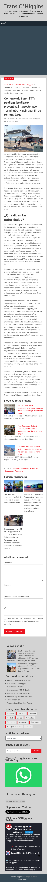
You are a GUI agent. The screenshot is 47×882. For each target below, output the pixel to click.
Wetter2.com (20, 801)
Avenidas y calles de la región (18, 680)
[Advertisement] (23, 50)
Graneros (32, 713)
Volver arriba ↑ (23, 879)
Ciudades (25, 468)
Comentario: (9, 562)
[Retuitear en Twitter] (12, 846)
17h (38, 853)
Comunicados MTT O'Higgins (21, 84)
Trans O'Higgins (23, 6)
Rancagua (34, 468)
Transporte (19, 471)
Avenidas (16, 468)
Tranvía (28, 726)
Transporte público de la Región (19, 703)
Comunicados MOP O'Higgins (18, 690)
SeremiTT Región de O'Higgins (23, 853)
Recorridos (9, 471)
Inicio (6, 84)
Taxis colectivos (13, 700)
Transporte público (14, 726)
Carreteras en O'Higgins (16, 683)
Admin (12, 119)
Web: (6, 608)
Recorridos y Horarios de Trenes (19, 696)
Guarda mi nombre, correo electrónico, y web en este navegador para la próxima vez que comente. (23, 621)
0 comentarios (12, 121)
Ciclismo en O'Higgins (15, 687)
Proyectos (30, 718)
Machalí (10, 718)
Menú (3, 23)
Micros (19, 718)
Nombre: (7, 585)
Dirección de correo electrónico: (16, 596)
